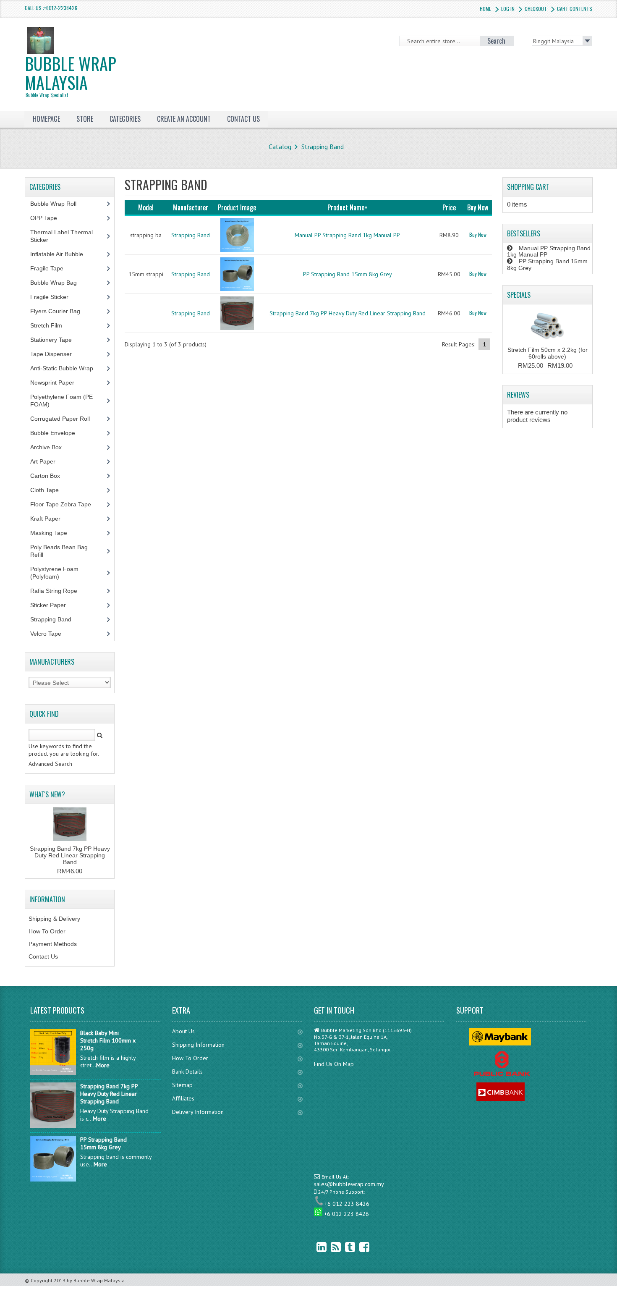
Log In (508, 8)
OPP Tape (48, 218)
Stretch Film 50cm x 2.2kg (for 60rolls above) (547, 353)
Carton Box (51, 475)
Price (449, 207)
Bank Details (187, 1071)
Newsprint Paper (57, 382)
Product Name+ (347, 207)
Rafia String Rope (58, 590)
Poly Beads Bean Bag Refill (59, 551)
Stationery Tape (55, 339)
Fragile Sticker (54, 296)
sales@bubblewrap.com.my (349, 1184)
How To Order (47, 931)
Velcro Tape (45, 633)
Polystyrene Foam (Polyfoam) (54, 573)
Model (146, 207)
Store (84, 119)
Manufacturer (190, 207)
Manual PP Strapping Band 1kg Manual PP (347, 235)
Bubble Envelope (57, 433)
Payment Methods (53, 944)
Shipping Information (198, 1044)
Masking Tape (53, 532)
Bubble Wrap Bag (59, 282)
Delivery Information (198, 1112)
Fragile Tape (51, 268)
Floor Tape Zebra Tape (65, 504)
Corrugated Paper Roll (64, 418)
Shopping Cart (528, 187)
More (103, 1065)
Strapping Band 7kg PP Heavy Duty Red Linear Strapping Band (347, 313)
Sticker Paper (54, 605)
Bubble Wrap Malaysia (70, 74)
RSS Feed (329, 1247)
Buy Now (477, 234)
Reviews (518, 395)
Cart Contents (574, 8)
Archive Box (50, 447)
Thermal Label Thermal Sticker (61, 236)
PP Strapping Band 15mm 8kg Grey (347, 274)
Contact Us (43, 956)
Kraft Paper (50, 518)
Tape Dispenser (55, 354)
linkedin (315, 1247)
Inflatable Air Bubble (61, 254)
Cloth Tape (49, 490)
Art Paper (49, 461)
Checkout (536, 8)
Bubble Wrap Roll (58, 203)
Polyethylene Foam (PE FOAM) (61, 400)
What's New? (47, 794)
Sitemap (182, 1085)
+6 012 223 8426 (346, 1204)
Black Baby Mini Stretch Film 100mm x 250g (108, 1040)
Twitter (343, 1247)
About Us (183, 1031)
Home (485, 8)
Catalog (280, 146)
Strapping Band (322, 146)
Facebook (358, 1247)
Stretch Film (52, 325)
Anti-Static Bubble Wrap (66, 368)
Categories (125, 119)
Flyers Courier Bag (59, 311)
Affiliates (183, 1098)
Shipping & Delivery (54, 918)
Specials (519, 295)
